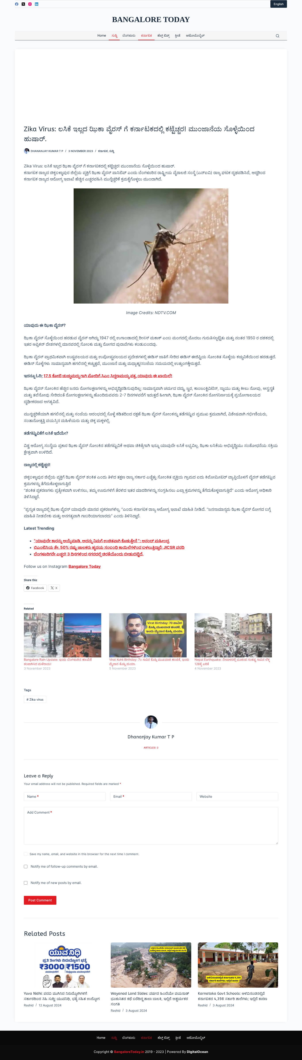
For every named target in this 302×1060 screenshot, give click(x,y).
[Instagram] (30, 4)
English (279, 4)
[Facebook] (16, 4)
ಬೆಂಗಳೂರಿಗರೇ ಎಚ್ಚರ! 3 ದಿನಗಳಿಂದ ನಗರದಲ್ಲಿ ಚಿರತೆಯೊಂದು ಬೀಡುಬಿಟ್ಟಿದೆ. (88, 554)
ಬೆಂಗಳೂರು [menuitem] (129, 36)
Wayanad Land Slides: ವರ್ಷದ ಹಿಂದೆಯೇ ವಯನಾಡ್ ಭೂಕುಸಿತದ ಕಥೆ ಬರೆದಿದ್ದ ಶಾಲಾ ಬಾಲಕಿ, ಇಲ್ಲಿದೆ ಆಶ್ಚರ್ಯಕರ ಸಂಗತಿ (150, 998)
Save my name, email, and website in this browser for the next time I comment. (84, 854)
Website (206, 796)
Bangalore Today (151, 19)
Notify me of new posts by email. (56, 883)
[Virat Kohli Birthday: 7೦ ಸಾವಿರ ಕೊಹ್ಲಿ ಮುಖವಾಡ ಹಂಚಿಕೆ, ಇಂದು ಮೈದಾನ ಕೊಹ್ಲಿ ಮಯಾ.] (149, 635)
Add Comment (39, 812)
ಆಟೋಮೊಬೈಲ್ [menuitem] (195, 36)
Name (33, 796)
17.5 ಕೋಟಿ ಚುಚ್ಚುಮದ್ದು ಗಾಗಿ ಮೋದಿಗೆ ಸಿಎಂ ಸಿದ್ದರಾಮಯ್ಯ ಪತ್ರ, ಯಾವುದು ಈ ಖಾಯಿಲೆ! (108, 375)
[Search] (277, 36)
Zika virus (35, 699)
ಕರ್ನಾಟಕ (103, 151)
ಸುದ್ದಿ (111, 151)
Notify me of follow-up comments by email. (64, 866)
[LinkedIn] (36, 4)
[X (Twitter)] (23, 4)
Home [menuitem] (101, 36)
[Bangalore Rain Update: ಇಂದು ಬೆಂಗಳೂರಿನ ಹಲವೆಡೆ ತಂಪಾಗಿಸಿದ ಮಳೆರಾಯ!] (64, 635)
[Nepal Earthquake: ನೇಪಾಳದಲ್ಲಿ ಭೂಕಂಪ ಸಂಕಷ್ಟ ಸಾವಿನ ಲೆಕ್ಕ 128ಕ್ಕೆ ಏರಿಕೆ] (235, 635)
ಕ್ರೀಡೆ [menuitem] (177, 36)
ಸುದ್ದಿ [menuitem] (114, 36)
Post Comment (40, 900)
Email (118, 796)
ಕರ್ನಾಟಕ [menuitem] (146, 36)
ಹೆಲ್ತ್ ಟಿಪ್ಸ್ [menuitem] (163, 36)
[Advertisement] (151, 91)
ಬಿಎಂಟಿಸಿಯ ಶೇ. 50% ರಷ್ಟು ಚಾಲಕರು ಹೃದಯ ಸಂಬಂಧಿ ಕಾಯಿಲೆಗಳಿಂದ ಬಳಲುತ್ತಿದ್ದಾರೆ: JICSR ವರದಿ (109, 547)
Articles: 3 (151, 747)
